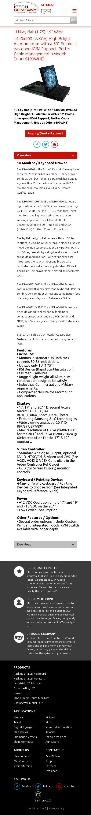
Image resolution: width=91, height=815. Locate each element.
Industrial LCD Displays (27, 683)
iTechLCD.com (35, 808)
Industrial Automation (59, 727)
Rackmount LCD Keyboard (30, 673)
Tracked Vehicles (56, 736)
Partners (51, 765)
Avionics (50, 731)
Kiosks (17, 693)
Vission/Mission (23, 765)
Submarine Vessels (25, 736)
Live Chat (51, 770)
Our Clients (21, 761)
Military (50, 717)
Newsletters (21, 756)
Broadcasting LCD (25, 688)
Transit (18, 722)
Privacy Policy (56, 808)
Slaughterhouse (23, 741)
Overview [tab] (24, 155)
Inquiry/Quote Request (45, 133)
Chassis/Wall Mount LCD (28, 702)
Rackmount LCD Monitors (29, 678)
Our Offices (53, 756)
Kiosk (49, 722)
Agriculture (52, 741)
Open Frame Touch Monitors (31, 697)
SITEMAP (48, 5)
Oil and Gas (21, 731)
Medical (18, 717)
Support (51, 761)
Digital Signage (23, 727)
